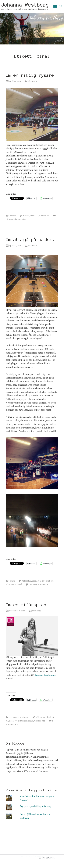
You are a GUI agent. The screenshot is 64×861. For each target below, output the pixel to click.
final (32, 216)
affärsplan (40, 717)
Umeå (12, 581)
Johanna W (32, 81)
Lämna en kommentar (16, 219)
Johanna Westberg (25, 5)
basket (26, 216)
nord (11, 721)
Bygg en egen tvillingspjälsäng (35, 806)
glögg (54, 717)
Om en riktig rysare (30, 75)
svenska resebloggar (24, 721)
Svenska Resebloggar (46, 675)
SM (37, 216)
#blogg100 (26, 581)
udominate (44, 216)
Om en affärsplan (26, 604)
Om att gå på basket (31, 239)
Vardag (13, 216)
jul (7, 721)
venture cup (39, 721)
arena (34, 581)
